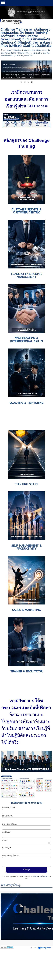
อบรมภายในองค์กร (13, 50)
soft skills (19, 56)
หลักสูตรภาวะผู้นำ (43, 50)
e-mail (4, 840)
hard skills (28, 56)
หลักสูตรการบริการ (24, 53)
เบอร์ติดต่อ (6, 832)
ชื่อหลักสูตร (6, 848)
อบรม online (37, 53)
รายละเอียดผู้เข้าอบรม (10, 856)
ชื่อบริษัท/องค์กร (8, 808)
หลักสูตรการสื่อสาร (8, 53)
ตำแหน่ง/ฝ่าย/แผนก (9, 824)
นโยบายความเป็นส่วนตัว (40, 876)
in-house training (28, 50)
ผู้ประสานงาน (7, 816)
